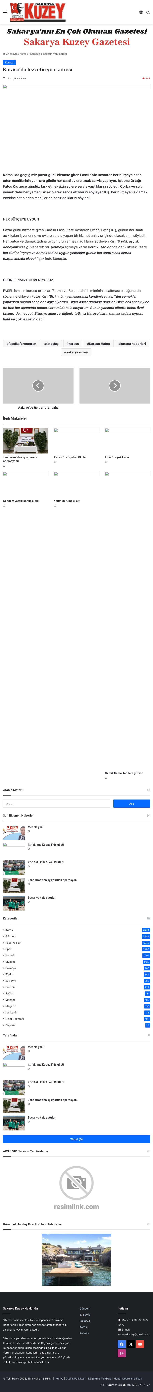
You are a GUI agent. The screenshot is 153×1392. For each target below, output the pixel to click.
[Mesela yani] (14, 832)
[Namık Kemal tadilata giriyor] (127, 620)
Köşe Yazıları (13, 942)
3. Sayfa (10, 980)
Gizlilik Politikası (75, 1378)
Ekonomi (10, 987)
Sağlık (9, 993)
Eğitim (9, 974)
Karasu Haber (99, 344)
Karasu (24, 53)
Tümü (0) (76, 1139)
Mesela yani (35, 827)
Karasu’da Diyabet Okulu (70, 457)
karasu (74, 344)
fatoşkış (52, 344)
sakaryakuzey (77, 352)
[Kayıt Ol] (141, 13)
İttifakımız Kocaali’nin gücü (46, 844)
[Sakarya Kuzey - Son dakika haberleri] (38, 12)
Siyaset (10, 961)
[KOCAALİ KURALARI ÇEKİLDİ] (14, 867)
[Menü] (5, 13)
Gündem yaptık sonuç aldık (21, 500)
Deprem (10, 1025)
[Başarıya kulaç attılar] (14, 903)
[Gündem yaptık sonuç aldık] (25, 484)
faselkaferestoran (22, 344)
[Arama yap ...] (148, 13)
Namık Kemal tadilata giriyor (124, 773)
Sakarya (10, 968)
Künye (59, 1378)
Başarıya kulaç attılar (42, 897)
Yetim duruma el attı (67, 500)
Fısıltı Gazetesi (14, 1018)
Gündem (10, 936)
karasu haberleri (133, 344)
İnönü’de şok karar (117, 457)
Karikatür (11, 1012)
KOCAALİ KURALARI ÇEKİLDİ (46, 862)
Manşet (10, 999)
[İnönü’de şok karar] (127, 440)
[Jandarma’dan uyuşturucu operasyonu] (25, 440)
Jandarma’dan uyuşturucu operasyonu (53, 880)
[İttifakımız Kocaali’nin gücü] (14, 850)
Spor (8, 949)
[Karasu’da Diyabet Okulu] (76, 440)
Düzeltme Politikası (100, 1378)
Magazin (10, 1006)
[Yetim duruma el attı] (76, 484)
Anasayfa (11, 53)
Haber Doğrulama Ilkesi (128, 1378)
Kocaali (10, 955)
